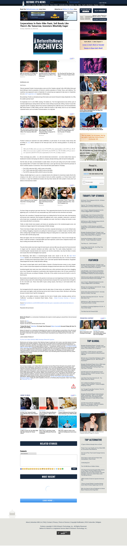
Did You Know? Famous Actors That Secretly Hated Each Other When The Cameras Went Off (29, 130)
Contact (49, 522)
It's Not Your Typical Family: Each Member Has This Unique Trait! (29, 414)
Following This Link (27, 379)
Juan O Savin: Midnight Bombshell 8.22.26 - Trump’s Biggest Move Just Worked (92, 211)
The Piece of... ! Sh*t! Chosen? (89, 243)
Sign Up (104, 2)
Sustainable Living (63, 5)
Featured (28, 5)
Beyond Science (45, 5)
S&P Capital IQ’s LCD (31, 94)
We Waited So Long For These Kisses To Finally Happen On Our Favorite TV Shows (66, 130)
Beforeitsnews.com (32, 9)
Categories (102, 5)
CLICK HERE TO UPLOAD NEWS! (99, 19)
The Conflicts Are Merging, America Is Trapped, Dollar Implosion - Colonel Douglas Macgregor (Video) (92, 384)
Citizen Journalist (56, 326)
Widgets (98, 522)
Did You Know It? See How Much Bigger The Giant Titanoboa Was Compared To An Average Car (47, 131)
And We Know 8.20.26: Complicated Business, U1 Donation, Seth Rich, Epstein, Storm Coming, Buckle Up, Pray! (92, 404)
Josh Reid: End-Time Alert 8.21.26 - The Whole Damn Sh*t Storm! (91, 378)
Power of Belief (54, 5)
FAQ (44, 522)
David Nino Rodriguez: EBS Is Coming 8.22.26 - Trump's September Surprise (91, 239)
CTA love (60, 429)
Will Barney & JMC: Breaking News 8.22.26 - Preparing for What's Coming (92, 222)
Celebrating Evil (85, 462)
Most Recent (90, 5)
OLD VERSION (100, 11)
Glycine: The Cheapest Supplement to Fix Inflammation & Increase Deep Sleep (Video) (92, 206)
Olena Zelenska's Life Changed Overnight (86, 332)
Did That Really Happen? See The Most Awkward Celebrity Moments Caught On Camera (92, 432)
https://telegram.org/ (100, 150)
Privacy (55, 522)
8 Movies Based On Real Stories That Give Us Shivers (93, 74)
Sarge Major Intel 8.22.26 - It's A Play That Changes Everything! (92, 247)
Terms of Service (64, 522)
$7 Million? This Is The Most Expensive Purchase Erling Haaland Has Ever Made (91, 128)
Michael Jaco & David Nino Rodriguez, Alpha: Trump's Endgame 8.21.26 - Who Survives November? (93, 359)
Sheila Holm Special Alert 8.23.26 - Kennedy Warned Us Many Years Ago (92, 292)
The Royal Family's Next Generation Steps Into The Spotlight (99, 333)
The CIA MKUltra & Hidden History (90, 466)
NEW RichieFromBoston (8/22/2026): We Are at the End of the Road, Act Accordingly (93, 277)
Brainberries (22, 133)
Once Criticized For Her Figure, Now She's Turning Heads (29, 201)
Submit (93, 187)
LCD (28, 142)
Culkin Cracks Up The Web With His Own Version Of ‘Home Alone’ (29, 432)
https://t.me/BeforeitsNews (87, 155)
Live (76, 5)
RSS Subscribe (90, 522)
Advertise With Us (36, 522)
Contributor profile (34, 18)
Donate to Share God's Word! (93, 48)
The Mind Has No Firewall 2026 (89, 311)
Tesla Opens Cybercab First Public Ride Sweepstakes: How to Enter (91, 458)
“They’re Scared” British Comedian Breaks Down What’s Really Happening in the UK (92, 484)
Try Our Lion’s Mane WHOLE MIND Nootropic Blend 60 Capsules (37, 339)
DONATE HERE (85, 11)
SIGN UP (86, 174)
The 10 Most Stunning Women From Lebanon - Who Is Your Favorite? (47, 414)
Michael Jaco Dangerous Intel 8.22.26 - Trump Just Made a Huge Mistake (93, 287)
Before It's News (35, 2)
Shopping (96, 5)
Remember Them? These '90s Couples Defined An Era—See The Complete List (66, 202)
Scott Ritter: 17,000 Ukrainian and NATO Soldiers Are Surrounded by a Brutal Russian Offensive (93, 227)
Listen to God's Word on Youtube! (93, 45)
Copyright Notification (77, 522)
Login (100, 2)
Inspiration (71, 5)
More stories (41, 18)
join (28, 321)
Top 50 (83, 5)
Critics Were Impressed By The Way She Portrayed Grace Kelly (91, 110)
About (28, 522)
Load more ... (48, 500)
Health (38, 5)
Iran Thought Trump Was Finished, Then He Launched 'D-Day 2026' (92, 390)
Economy (34, 5)
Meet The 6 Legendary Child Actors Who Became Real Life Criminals (47, 432)
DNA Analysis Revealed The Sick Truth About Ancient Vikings (47, 202)
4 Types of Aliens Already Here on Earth (91, 444)
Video (79, 5)
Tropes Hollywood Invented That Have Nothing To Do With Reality (67, 413)
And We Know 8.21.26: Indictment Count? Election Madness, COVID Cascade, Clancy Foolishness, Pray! (92, 373)
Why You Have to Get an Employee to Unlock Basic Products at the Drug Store (93, 489)
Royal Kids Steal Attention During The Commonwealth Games (91, 92)
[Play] (93, 31)
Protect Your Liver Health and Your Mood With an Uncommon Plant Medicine (93, 448)
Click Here (34, 326)
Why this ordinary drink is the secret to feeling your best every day (67, 432)
